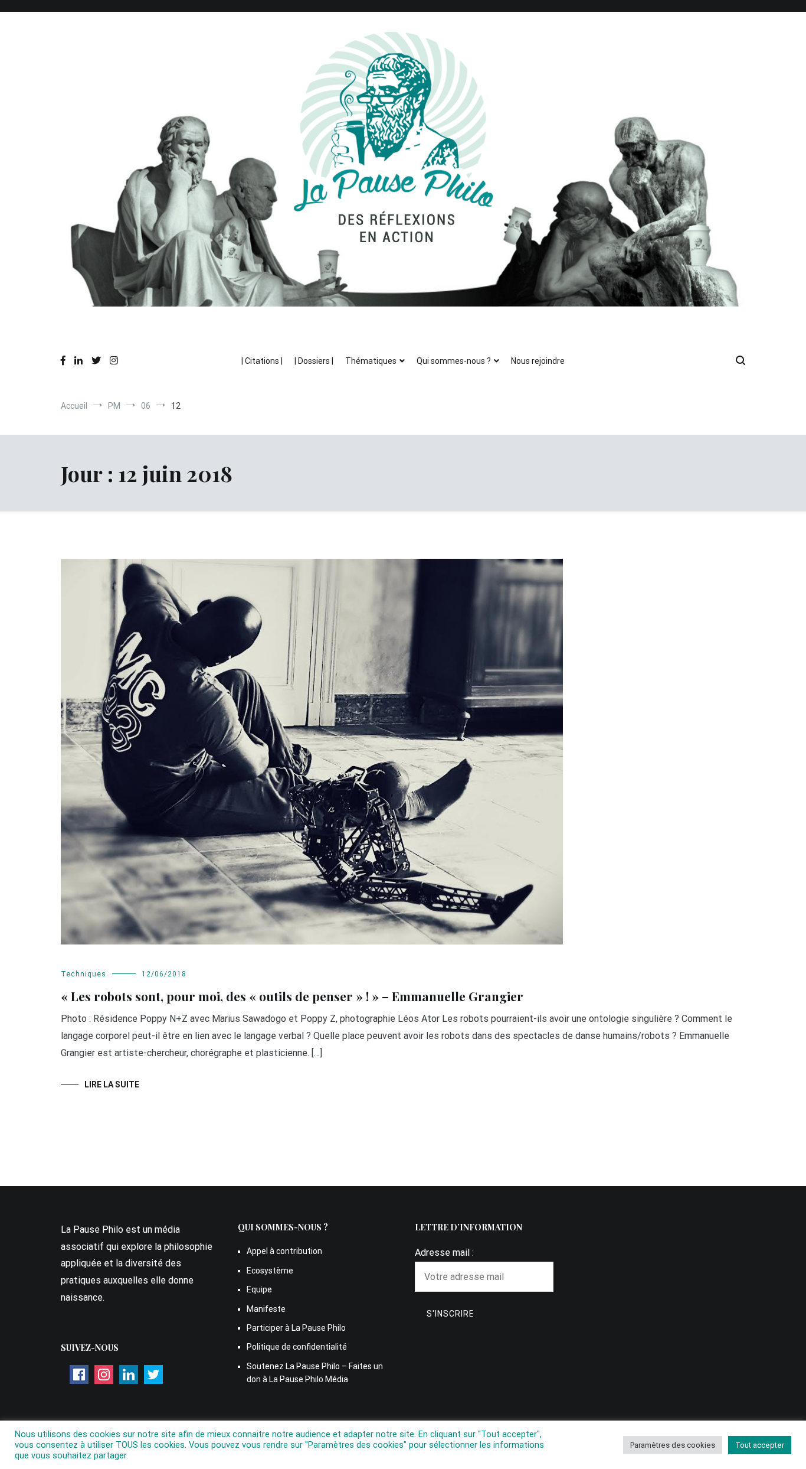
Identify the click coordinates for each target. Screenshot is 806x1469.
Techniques (83, 974)
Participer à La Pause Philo (296, 1328)
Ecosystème (270, 1270)
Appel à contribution (284, 1251)
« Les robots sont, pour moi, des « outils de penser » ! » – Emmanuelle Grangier (292, 996)
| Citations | (262, 361)
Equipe (259, 1289)
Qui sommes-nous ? (454, 361)
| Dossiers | (313, 361)
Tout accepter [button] (759, 1445)
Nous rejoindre (538, 361)
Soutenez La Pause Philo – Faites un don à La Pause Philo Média (315, 1372)
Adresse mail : (444, 1252)
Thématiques (371, 361)
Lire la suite (111, 1084)
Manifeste (266, 1309)
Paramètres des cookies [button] (672, 1445)
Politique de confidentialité (297, 1346)
